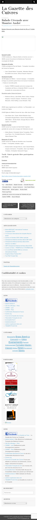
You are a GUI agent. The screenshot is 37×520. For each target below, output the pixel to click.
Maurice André (5, 189)
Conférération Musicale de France (14, 311)
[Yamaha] (8, 422)
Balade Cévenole (18, 184)
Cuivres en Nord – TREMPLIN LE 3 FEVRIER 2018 (19, 247)
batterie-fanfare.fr (10, 303)
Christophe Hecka (6, 187)
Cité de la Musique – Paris (12, 305)
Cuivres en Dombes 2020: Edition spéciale (16, 237)
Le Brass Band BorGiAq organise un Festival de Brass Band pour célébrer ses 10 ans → (28, 206)
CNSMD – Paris (9, 309)
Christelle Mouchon (28, 184)
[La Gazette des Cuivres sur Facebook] (11, 301)
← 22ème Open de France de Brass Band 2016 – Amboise (9, 205)
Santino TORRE (6, 196)
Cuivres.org (8, 313)
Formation (20, 345)
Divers (19, 339)
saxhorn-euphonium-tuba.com (13, 324)
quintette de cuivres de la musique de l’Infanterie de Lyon (16, 194)
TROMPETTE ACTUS (11, 326)
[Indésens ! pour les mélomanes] (11, 420)
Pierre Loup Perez (6, 192)
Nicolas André (23, 189)
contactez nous (29, 289)
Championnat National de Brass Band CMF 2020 (18, 239)
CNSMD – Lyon (9, 307)
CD (28, 337)
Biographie (11, 337)
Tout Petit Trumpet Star (11, 256)
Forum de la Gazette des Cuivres (14, 315)
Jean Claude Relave (29, 187)
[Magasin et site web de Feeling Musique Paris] (11, 396)
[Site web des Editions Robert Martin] (11, 390)
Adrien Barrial (9, 184)
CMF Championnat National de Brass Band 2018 (18, 245)
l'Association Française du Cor (13, 318)
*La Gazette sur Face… (23, 435)
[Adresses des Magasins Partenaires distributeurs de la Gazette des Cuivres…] (11, 370)
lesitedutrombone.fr (10, 322)
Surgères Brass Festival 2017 (13, 254)
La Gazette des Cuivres (17, 10)
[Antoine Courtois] (11, 384)
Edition (24, 339)
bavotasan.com (25, 518)
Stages (21, 350)
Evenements (5, 18)
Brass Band (21, 336)
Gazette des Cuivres (7, 25)
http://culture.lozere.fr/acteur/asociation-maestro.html (16, 176)
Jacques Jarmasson (18, 187)
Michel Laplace (14, 189)
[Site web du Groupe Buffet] (11, 408)
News (21, 348)
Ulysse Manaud (16, 196)
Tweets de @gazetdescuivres (12, 266)
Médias (15, 348)
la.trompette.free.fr (10, 320)
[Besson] (11, 378)
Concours (14, 339)
